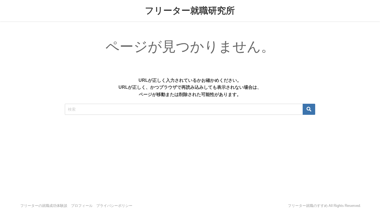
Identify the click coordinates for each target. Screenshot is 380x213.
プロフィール (82, 205)
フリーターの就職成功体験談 (43, 205)
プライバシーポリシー (114, 205)
